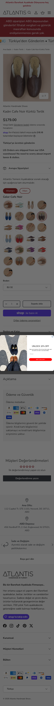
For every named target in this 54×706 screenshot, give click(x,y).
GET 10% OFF (40, 359)
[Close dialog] (52, 336)
